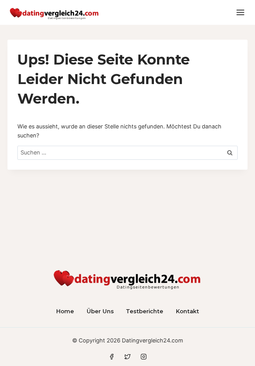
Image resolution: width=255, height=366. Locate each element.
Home (65, 311)
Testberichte (144, 311)
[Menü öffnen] (240, 12)
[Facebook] (111, 356)
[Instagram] (143, 356)
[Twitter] (127, 356)
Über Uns (100, 311)
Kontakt (187, 311)
